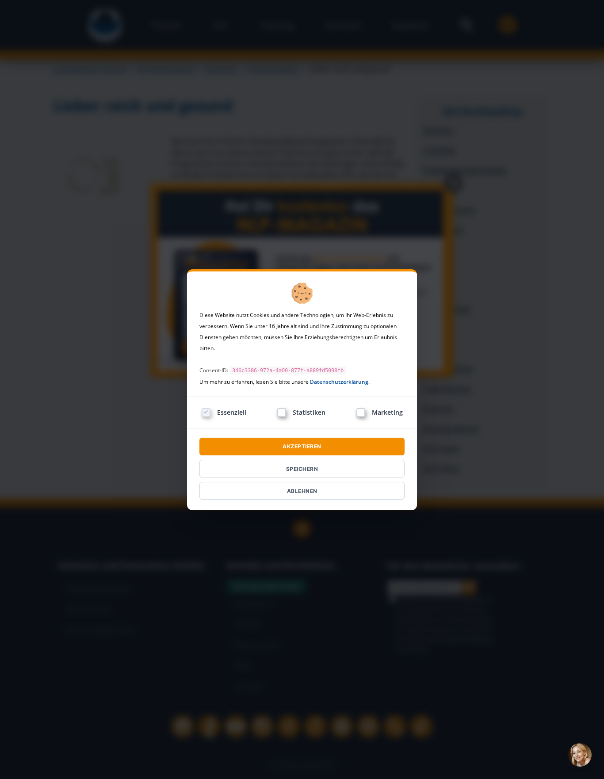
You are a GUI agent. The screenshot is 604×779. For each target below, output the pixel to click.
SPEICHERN (302, 469)
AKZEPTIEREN (302, 446)
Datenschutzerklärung (339, 382)
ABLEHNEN (302, 491)
